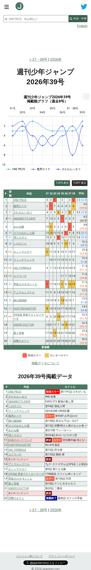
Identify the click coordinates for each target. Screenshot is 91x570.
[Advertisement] (45, 41)
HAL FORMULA (17, 449)
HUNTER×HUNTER (19, 445)
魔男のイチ (15, 415)
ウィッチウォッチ (19, 411)
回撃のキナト (16, 498)
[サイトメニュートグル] (6, 6)
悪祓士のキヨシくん (20, 478)
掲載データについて (45, 363)
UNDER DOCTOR (18, 488)
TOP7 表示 (79, 182)
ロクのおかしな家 (19, 425)
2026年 (56, 59)
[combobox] (36, 18)
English (82, 26)
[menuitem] (86, 96)
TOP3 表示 (62, 182)
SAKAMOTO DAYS (19, 401)
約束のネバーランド (20, 440)
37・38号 (40, 59)
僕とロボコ (15, 435)
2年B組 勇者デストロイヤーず (26, 474)
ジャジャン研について (29, 556)
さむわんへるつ (17, 396)
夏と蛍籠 (13, 483)
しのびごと (15, 406)
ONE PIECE (14, 391)
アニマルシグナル (19, 464)
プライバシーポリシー (62, 556)
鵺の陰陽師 (15, 420)
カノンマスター (17, 469)
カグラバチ (15, 454)
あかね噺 (13, 430)
